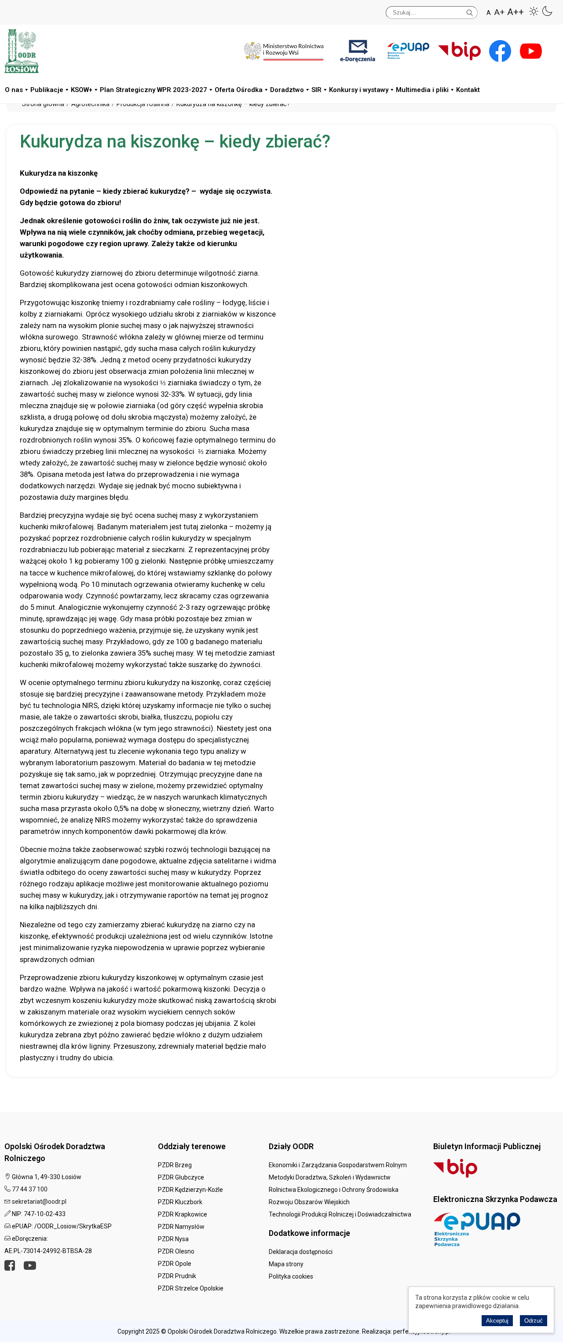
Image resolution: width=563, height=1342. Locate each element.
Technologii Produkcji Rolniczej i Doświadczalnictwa (340, 1214)
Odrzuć (533, 1320)
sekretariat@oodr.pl (39, 1201)
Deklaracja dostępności (301, 1251)
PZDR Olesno (176, 1251)
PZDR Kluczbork (180, 1202)
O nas (14, 90)
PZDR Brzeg (175, 1165)
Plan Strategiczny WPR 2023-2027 (153, 90)
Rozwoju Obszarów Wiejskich (309, 1202)
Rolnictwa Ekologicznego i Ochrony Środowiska (333, 1189)
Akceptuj (497, 1320)
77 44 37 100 (30, 1189)
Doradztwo (287, 90)
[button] (534, 11)
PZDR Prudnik (177, 1275)
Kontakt (468, 90)
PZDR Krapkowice (182, 1214)
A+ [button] (499, 12)
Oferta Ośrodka (239, 90)
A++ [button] (515, 12)
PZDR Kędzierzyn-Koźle (190, 1189)
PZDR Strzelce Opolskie (190, 1288)
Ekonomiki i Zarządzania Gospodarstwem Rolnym (338, 1165)
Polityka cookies (291, 1276)
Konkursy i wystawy (358, 90)
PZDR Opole (174, 1263)
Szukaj (470, 11)
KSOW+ (81, 90)
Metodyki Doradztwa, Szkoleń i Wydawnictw (330, 1177)
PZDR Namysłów (181, 1226)
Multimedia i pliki (422, 90)
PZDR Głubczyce (181, 1177)
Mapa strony (286, 1264)
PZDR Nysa (173, 1238)
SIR (316, 90)
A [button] (488, 13)
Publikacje (46, 90)
